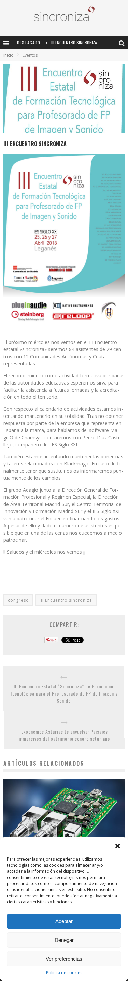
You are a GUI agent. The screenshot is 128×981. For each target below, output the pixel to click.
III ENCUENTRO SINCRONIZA (74, 42)
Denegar (64, 940)
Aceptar (64, 921)
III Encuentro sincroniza (66, 600)
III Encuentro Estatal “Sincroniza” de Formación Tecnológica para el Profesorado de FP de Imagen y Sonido (63, 693)
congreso (18, 600)
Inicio (8, 55)
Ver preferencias (64, 959)
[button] (117, 846)
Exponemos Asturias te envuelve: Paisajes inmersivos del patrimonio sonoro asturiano (64, 735)
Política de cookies (64, 973)
